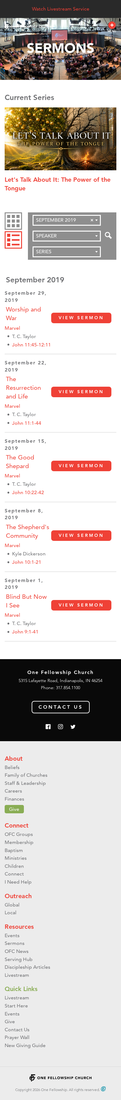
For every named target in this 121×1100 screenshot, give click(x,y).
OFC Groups (19, 834)
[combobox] (67, 220)
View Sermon (81, 317)
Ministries (16, 858)
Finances (14, 799)
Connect (17, 825)
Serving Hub (19, 959)
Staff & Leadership (25, 783)
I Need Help (18, 882)
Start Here (16, 1006)
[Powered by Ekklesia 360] (103, 1088)
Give (14, 809)
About (14, 758)
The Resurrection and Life (23, 387)
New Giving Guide (25, 1045)
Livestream (17, 975)
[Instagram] (60, 727)
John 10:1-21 (26, 562)
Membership (19, 842)
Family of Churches (26, 775)
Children (14, 866)
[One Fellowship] (28, 26)
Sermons (15, 943)
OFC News (17, 951)
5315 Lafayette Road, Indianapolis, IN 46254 (60, 680)
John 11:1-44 (26, 423)
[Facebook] (48, 727)
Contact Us (60, 707)
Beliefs (12, 767)
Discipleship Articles (27, 967)
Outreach (18, 896)
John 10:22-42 (28, 492)
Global (12, 905)
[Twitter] (72, 727)
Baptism (14, 850)
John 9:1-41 (25, 632)
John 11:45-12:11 (31, 345)
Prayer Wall (17, 1037)
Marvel (12, 328)
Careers (13, 791)
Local (10, 912)
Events (12, 935)
